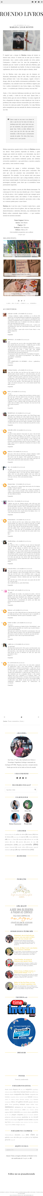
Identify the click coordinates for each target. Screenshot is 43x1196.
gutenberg (16, 1104)
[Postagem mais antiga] (38, 717)
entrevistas (16, 837)
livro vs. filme (12, 839)
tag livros (8, 1122)
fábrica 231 (25, 303)
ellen (17, 1137)
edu (15, 1137)
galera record (23, 1102)
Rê (8, 662)
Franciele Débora (12, 568)
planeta (36, 1114)
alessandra (17, 1135)
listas (36, 837)
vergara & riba (8, 1124)
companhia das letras (21, 1094)
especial (23, 837)
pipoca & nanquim (28, 1114)
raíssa (12, 1139)
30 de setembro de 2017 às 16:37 (21, 644)
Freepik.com (26, 1158)
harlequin (22, 1104)
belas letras (17, 1092)
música (7, 842)
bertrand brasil (25, 1092)
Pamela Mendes (11, 519)
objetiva (29, 1112)
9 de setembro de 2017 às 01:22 (23, 541)
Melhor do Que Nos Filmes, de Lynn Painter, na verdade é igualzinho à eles (25, 983)
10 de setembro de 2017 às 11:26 (24, 568)
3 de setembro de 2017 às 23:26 (21, 339)
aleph (10, 1089)
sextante (26, 1119)
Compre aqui (21, 234)
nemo (24, 1109)
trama (22, 1122)
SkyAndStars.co (28, 1195)
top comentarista (24, 850)
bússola (7, 1094)
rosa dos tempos (12, 1119)
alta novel (22, 1089)
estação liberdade (20, 1099)
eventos (31, 837)
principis (18, 1117)
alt (19, 1089)
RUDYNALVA (11, 339)
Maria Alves (11, 501)
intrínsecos (18, 1107)
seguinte (21, 1119)
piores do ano (31, 842)
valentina (36, 1122)
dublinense (35, 1097)
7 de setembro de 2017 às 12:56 (17, 467)
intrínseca (9, 1107)
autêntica (11, 1092)
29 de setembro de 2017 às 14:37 (24, 622)
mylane (35, 1137)
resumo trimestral (10, 847)
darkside (30, 1097)
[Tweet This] (22, 301)
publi (19, 844)
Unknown (10, 451)
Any (9, 467)
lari (31, 1137)
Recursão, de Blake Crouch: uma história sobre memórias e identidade (25, 948)
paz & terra (8, 1114)
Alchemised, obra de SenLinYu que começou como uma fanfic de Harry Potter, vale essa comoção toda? (24, 937)
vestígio (18, 1124)
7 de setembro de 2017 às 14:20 (23, 484)
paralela (35, 1112)
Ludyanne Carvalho (12, 313)
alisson (23, 1134)
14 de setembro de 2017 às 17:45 (22, 590)
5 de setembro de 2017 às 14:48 (23, 413)
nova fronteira (30, 1109)
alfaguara (15, 1089)
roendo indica (21, 847)
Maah (9, 391)
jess (27, 1137)
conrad (25, 1097)
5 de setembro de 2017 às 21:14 (24, 430)
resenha (33, 303)
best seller (32, 1092)
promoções (9, 845)
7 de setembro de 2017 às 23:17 (23, 519)
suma (31, 1119)
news (13, 842)
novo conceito (15, 1112)
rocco (6, 1119)
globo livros (8, 1104)
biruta (36, 1092)
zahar (21, 1124)
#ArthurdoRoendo (9, 834)
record (35, 1117)
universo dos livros (28, 1122)
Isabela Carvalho (12, 622)
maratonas (21, 839)
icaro (23, 1137)
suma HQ (35, 1119)
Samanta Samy (11, 484)
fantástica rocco (29, 1099)
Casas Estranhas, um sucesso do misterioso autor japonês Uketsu (23, 960)
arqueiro (29, 1089)
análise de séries (20, 834)
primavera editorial (10, 1117)
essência (13, 1099)
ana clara (16, 303)
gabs (20, 1137)
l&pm (34, 1107)
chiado (11, 1094)
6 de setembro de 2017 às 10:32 (20, 451)
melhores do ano (31, 839)
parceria (21, 842)
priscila (7, 1140)
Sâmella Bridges (12, 541)
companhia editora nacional (16, 1097)
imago (36, 1104)
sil (14, 1140)
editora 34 (7, 1099)
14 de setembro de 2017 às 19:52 (20, 610)
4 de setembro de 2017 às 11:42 (25, 370)
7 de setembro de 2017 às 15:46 (21, 501)
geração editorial (33, 1102)
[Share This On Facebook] (19, 301)
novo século (23, 1112)
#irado (6, 1089)
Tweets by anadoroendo (21, 1079)
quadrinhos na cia (27, 1117)
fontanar (36, 1099)
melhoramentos (17, 1109)
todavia (13, 1122)
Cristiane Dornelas (12, 370)
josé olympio (28, 1107)
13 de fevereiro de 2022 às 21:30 (17, 662)
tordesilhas (17, 1122)
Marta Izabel (11, 590)
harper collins (30, 1104)
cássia (11, 1137)
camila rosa (11, 644)
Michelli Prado (11, 413)
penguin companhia (17, 1114)
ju (29, 1137)
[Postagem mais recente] (4, 717)
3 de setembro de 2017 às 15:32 (25, 313)
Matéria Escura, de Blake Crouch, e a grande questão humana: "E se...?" (24, 971)
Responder (10, 334)
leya (37, 1107)
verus (13, 1124)
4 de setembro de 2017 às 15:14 (18, 391)
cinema (30, 834)
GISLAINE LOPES (12, 430)
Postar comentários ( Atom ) (16, 721)
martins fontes (9, 1109)
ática (24, 1124)
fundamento (8, 1102)
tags (13, 849)
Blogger (22, 1193)
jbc (22, 1107)
